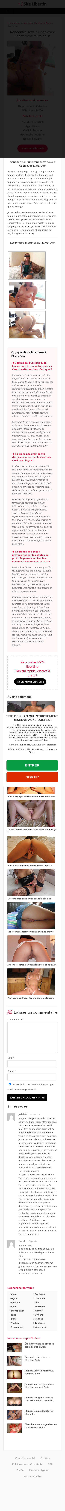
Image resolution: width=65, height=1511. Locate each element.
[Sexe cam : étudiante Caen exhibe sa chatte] (31, 915)
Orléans (38, 1314)
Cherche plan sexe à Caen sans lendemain (29, 898)
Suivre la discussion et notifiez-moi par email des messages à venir (30, 1087)
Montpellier (17, 1310)
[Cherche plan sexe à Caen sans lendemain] (31, 882)
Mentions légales (38, 1470)
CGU (50, 1464)
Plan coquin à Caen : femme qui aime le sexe (30, 998)
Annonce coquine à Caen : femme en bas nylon (31, 964)
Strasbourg (17, 1327)
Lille (36, 1302)
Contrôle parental (25, 1458)
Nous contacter (32, 1476)
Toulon (15, 1322)
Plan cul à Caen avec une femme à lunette (29, 865)
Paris (14, 1318)
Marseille (39, 1306)
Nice (13, 1314)
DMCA (20, 1470)
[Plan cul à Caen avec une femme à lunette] (31, 849)
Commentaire (15, 1019)
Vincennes (40, 1327)
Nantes (38, 1310)
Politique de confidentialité (27, 1464)
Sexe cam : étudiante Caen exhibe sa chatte (30, 931)
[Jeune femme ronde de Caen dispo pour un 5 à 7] (31, 813)
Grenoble (39, 1298)
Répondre (35, 1114)
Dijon (14, 1298)
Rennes (38, 1318)
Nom (10, 1057)
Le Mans (15, 1302)
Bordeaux (39, 1294)
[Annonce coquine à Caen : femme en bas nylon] (31, 948)
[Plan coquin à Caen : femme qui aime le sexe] (31, 981)
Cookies (45, 1458)
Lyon (14, 1306)
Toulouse (39, 1322)
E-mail (11, 1071)
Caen (14, 1294)
